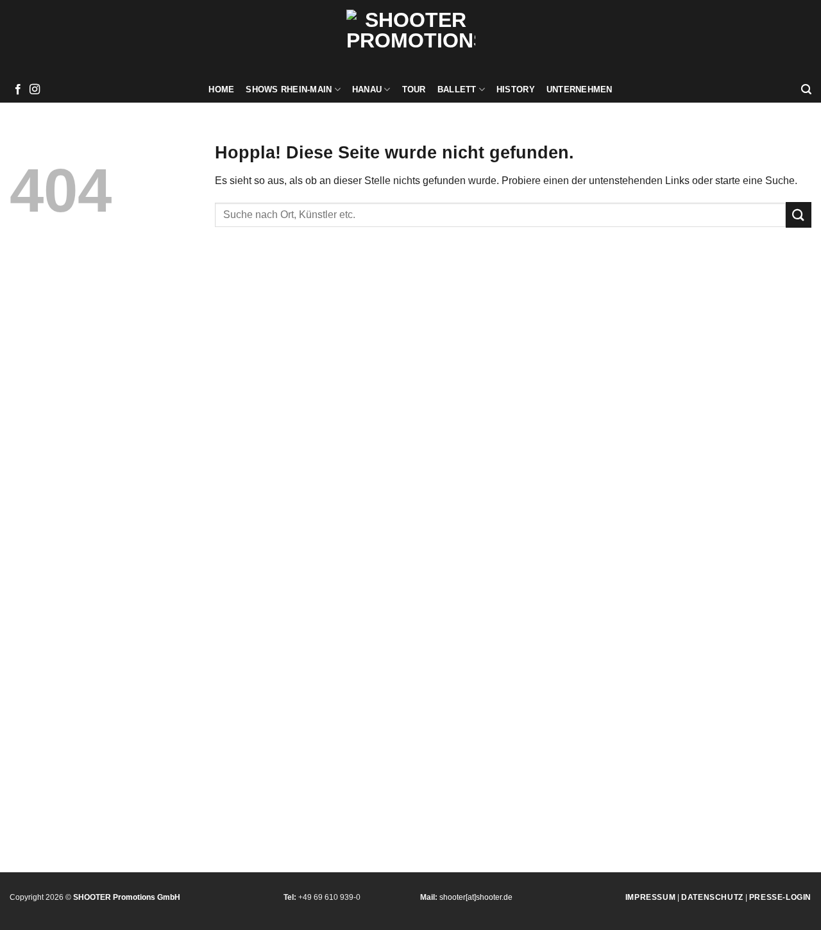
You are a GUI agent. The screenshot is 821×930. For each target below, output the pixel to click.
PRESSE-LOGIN (780, 897)
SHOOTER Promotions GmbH (126, 897)
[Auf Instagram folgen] (35, 90)
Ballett (457, 89)
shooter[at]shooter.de (475, 897)
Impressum (650, 897)
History (515, 89)
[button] (806, 89)
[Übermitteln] (798, 214)
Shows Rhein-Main (289, 89)
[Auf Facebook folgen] (18, 90)
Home (221, 89)
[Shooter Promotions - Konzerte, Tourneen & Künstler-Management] (410, 38)
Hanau (367, 89)
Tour (414, 89)
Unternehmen (579, 89)
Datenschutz (712, 897)
